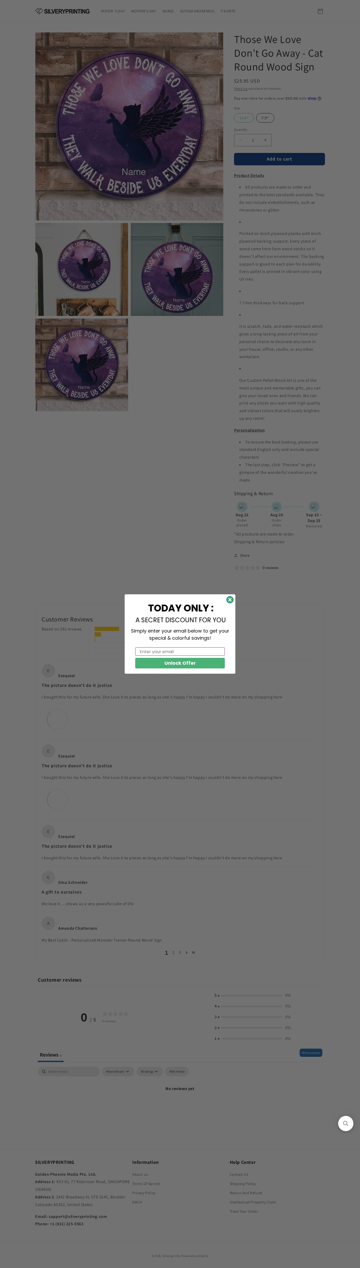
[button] (345, 1123)
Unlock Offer (180, 663)
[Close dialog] (230, 599)
